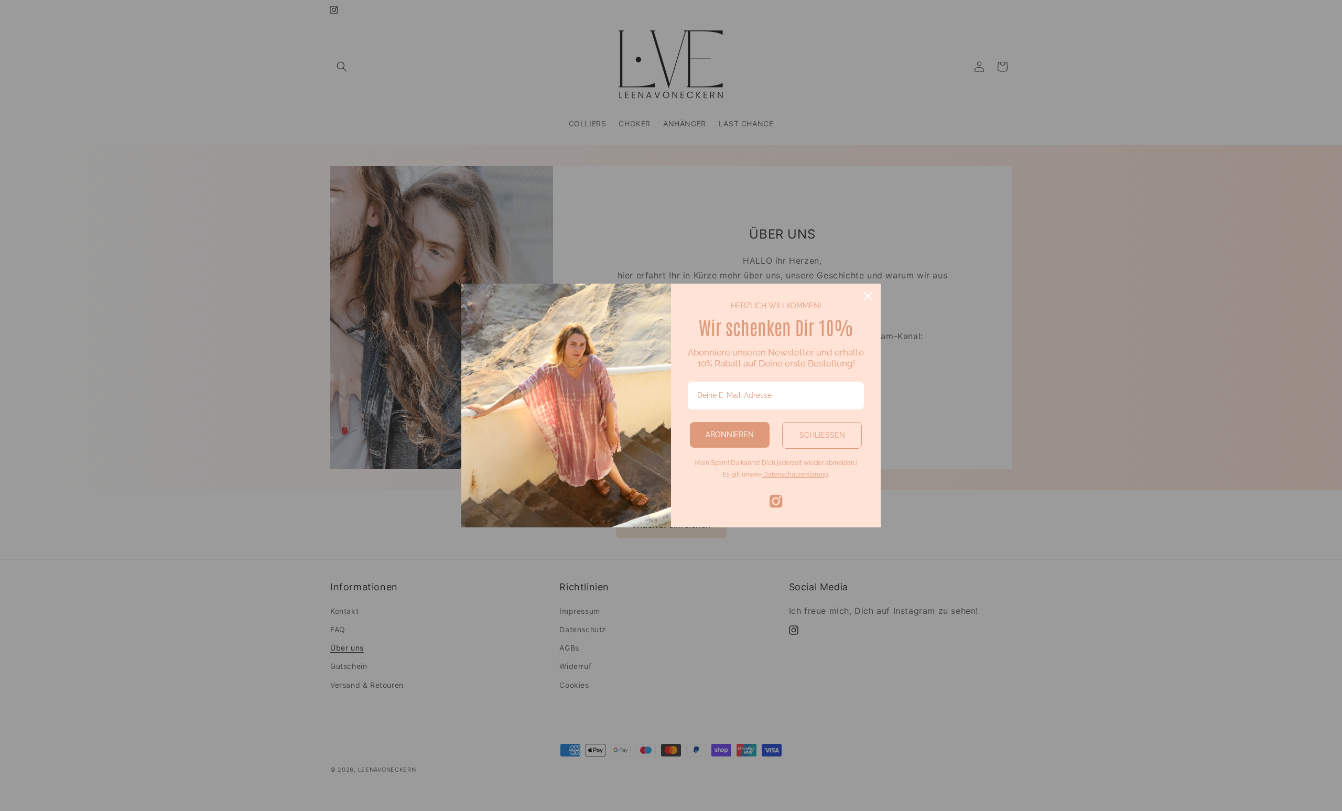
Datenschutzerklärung (795, 474)
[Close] (868, 296)
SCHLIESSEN (822, 435)
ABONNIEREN (730, 434)
